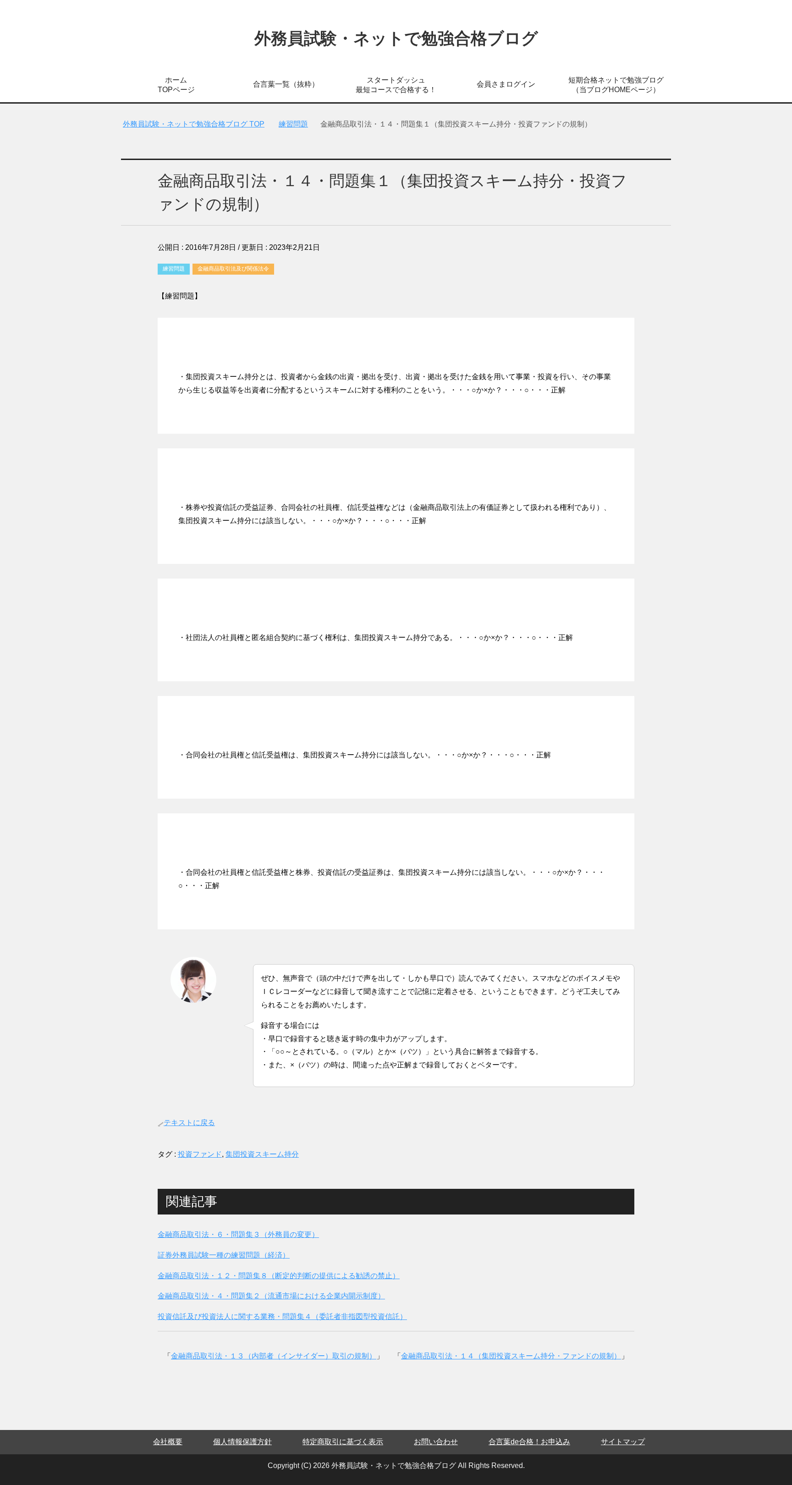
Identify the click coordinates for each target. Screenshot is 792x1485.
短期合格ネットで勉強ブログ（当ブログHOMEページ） (616, 85)
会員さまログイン (506, 84)
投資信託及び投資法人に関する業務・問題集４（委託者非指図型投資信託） (282, 1316)
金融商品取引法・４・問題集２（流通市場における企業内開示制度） (271, 1296)
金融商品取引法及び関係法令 (233, 268)
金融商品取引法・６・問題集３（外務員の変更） (238, 1234)
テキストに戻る (189, 1122)
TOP (193, 124)
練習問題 (174, 268)
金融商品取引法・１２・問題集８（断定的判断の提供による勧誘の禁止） (279, 1276)
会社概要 (167, 1442)
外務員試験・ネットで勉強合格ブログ (396, 38)
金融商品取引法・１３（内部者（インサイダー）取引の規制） (273, 1356)
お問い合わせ (436, 1442)
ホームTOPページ (176, 85)
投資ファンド (200, 1154)
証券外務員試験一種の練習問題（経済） (224, 1255)
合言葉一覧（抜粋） (286, 84)
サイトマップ (623, 1442)
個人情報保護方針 (242, 1442)
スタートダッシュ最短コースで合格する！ (396, 85)
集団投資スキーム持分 (262, 1154)
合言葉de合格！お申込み (529, 1442)
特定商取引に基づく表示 (342, 1442)
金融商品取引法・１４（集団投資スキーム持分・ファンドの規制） (511, 1356)
